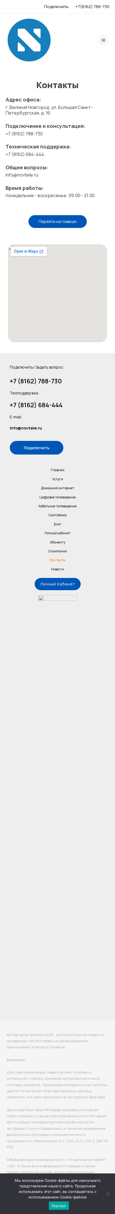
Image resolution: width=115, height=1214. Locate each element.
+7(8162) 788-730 (92, 6)
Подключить (36, 447)
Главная (57, 470)
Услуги (57, 479)
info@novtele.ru (26, 428)
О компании (57, 551)
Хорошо (59, 1205)
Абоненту (57, 542)
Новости (57, 569)
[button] (58, 584)
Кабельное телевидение (57, 506)
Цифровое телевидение (57, 497)
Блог (57, 524)
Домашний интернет (57, 488)
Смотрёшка (58, 515)
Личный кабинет (57, 533)
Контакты (57, 560)
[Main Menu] (103, 40)
